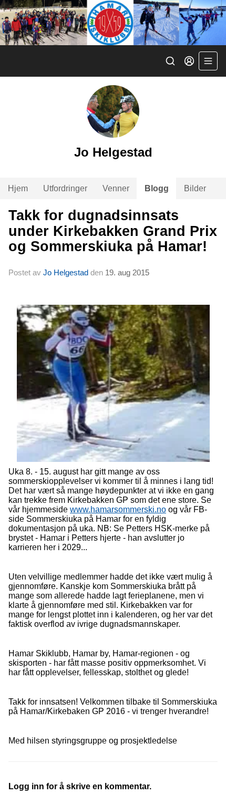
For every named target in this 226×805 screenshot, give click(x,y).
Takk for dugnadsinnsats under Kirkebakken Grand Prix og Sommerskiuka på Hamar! (112, 231)
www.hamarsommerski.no (118, 509)
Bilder (195, 188)
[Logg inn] (189, 60)
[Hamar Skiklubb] (113, 22)
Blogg (157, 188)
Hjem (18, 188)
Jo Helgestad (65, 272)
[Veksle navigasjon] (208, 60)
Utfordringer (65, 188)
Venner (115, 188)
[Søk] (170, 60)
